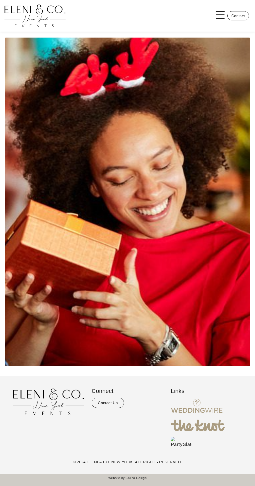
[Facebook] (39, 426)
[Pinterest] (58, 426)
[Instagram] (48, 426)
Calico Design (136, 478)
